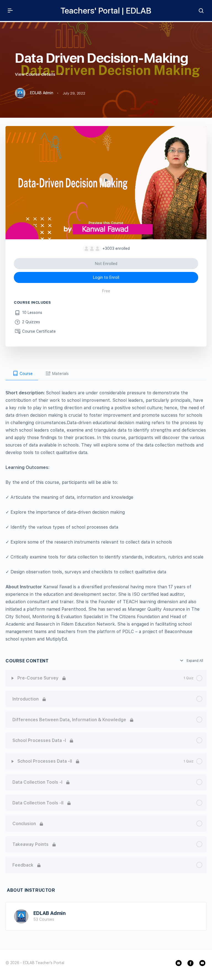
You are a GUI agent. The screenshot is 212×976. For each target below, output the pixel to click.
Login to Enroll (106, 277)
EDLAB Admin (49, 913)
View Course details (35, 74)
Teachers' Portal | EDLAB (105, 10)
